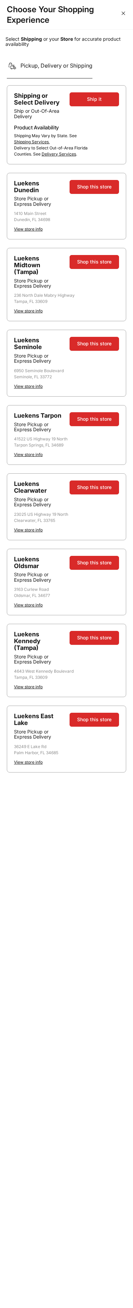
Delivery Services (59, 154)
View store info (28, 229)
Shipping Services (31, 141)
